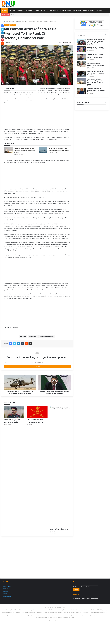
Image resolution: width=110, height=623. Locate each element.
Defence (4, 10)
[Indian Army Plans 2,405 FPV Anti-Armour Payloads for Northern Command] (60, 466)
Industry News (7, 586)
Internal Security (52, 10)
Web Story (99, 10)
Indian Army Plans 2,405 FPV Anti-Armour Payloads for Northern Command (60, 529)
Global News (77, 10)
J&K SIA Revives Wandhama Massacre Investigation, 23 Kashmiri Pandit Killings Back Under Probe (95, 64)
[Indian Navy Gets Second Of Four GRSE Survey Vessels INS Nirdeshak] (43, 150)
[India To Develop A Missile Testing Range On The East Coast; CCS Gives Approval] (8, 150)
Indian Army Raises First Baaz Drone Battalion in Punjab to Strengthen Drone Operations (36, 421)
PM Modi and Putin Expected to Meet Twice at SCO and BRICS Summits (96, 73)
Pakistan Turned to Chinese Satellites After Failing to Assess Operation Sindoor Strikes (13, 421)
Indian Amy (33, 336)
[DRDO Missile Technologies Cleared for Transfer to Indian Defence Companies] (81, 91)
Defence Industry (65, 10)
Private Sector (7, 596)
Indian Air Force (40, 10)
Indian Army (20, 10)
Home (6, 21)
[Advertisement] (37, 117)
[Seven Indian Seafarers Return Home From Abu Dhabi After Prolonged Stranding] (81, 42)
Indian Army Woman (47, 336)
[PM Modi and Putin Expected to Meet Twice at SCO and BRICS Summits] (81, 74)
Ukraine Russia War (88, 10)
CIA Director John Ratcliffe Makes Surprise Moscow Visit (24, 14)
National (12, 10)
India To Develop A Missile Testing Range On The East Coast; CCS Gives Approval (24, 150)
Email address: (77, 586)
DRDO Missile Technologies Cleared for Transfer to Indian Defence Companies (96, 90)
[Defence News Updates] (8, 4)
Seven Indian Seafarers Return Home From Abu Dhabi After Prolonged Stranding (96, 41)
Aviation (5, 593)
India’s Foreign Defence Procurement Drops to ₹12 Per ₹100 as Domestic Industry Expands (96, 81)
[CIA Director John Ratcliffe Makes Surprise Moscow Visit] (81, 49)
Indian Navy (29, 10)
